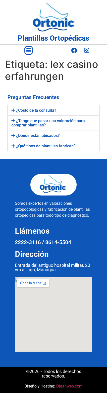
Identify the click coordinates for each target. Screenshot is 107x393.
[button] (28, 50)
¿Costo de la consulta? (36, 110)
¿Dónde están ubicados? (38, 135)
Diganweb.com (69, 386)
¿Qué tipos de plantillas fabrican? (46, 146)
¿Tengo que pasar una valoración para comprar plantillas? (48, 122)
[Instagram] (86, 50)
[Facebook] (74, 50)
